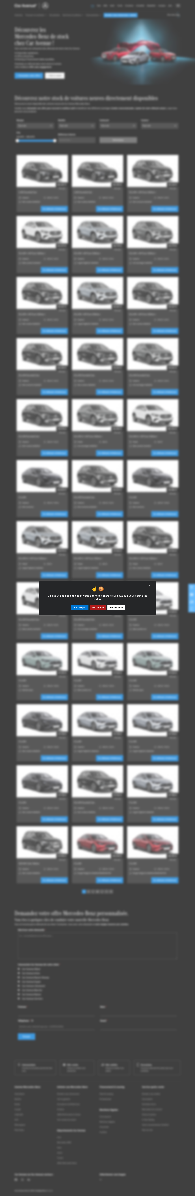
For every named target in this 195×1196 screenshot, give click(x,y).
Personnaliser (116, 607)
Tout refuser (98, 607)
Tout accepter (79, 607)
